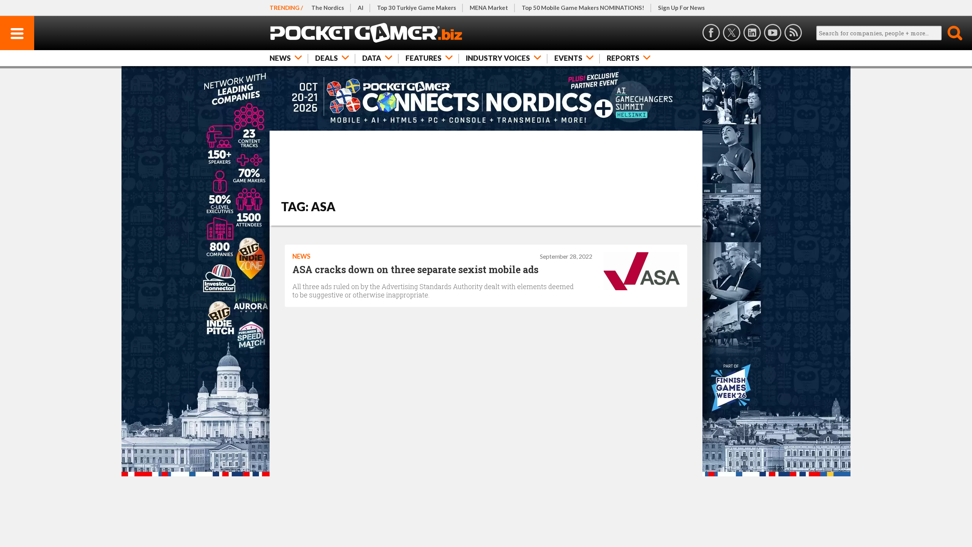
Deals (326, 58)
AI (360, 7)
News (280, 58)
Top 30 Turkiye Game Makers (416, 7)
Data (371, 58)
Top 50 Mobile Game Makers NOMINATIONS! (583, 7)
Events (568, 58)
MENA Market (489, 7)
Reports (623, 58)
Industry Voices (498, 58)
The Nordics (327, 7)
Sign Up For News (681, 7)
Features (424, 58)
